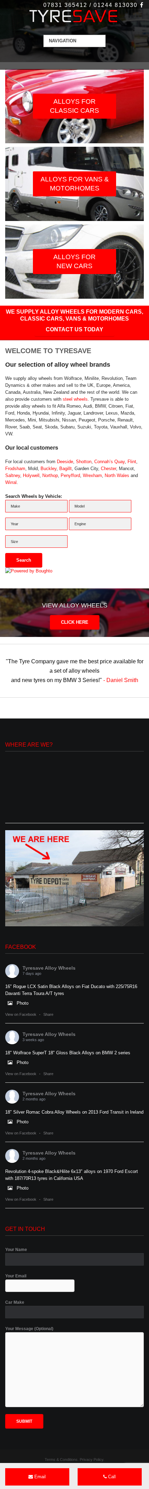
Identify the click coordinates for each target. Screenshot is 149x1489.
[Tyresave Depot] (74, 878)
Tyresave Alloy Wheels (49, 968)
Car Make (14, 1302)
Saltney (12, 475)
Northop (50, 475)
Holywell (31, 475)
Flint (132, 461)
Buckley (48, 468)
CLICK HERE (74, 622)
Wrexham (92, 475)
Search (23, 560)
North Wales (117, 475)
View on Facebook (20, 1014)
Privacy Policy (91, 1459)
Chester (108, 468)
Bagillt (65, 468)
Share (48, 1014)
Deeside (65, 461)
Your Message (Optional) (29, 1328)
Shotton (83, 461)
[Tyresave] (74, 16)
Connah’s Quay (109, 461)
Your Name (16, 1249)
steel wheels (75, 399)
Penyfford (70, 475)
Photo (22, 1003)
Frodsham (15, 468)
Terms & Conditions (61, 1459)
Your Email (15, 1276)
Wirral (11, 482)
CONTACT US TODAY (74, 329)
